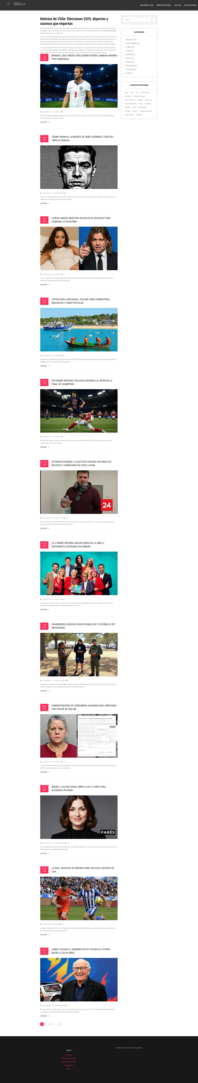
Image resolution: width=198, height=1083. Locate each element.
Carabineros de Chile (146, 111)
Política (130, 47)
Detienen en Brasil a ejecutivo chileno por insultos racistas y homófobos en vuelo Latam (81, 463)
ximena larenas (46, 112)
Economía (58, 355)
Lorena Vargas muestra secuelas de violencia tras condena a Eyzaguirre (81, 220)
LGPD (69, 1069)
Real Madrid (128, 96)
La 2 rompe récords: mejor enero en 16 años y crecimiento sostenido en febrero (78, 545)
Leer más (43, 122)
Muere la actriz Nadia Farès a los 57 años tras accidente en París (79, 788)
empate (140, 100)
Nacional (130, 62)
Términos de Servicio (69, 1058)
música (134, 107)
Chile (131, 92)
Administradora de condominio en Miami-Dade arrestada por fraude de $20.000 (84, 707)
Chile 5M (177, 5)
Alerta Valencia (190, 5)
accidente (147, 103)
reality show (148, 100)
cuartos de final (129, 115)
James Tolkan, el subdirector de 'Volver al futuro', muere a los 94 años (81, 951)
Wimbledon (139, 115)
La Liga (141, 103)
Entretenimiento (59, 843)
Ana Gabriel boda (146, 5)
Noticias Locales (60, 680)
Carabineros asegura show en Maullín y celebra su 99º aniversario (83, 626)
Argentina (127, 111)
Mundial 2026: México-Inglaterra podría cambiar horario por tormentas (84, 57)
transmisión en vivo (130, 100)
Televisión (58, 599)
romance (135, 111)
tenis (136, 92)
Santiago (127, 107)
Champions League (139, 96)
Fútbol (56, 924)
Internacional (58, 193)
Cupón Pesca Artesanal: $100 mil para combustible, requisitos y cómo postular (81, 301)
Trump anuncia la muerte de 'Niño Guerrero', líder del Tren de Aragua (83, 138)
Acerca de (69, 1055)
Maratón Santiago (164, 5)
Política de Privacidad (69, 1062)
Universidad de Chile (131, 103)
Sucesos (57, 762)
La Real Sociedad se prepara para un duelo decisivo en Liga (83, 870)
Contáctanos (69, 1065)
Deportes (57, 112)
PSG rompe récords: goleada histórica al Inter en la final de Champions (82, 382)
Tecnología (131, 69)
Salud (129, 73)
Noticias (130, 58)
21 (59, 1024)
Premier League (144, 92)
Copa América (142, 107)
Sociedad (57, 274)
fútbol (126, 92)
